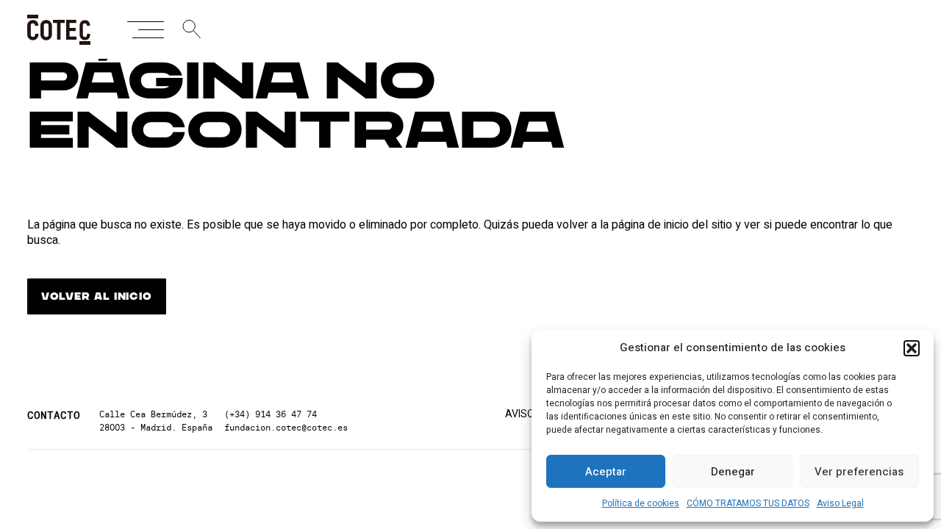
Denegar (733, 472)
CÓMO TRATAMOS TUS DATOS (748, 503)
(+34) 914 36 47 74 (270, 414)
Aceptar (605, 472)
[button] (911, 348)
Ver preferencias (859, 472)
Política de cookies (640, 503)
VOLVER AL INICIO (96, 297)
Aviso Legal (840, 503)
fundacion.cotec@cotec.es (286, 427)
